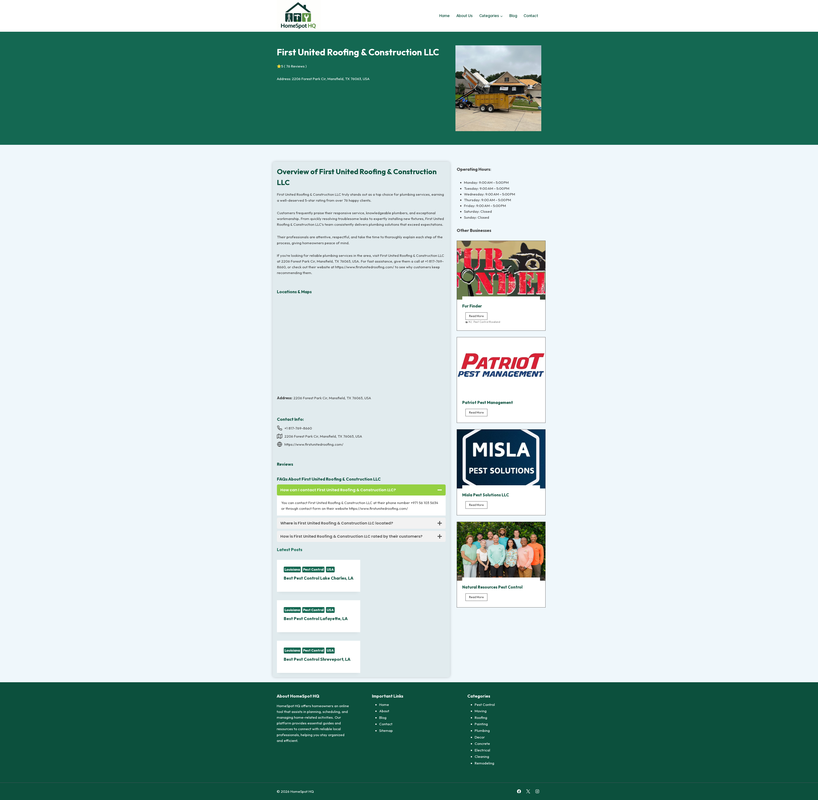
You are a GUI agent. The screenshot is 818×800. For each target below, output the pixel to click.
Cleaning (482, 756)
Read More (478, 317)
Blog (513, 15)
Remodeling (484, 763)
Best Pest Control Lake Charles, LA (318, 578)
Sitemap (386, 730)
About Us (464, 15)
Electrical (482, 750)
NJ (470, 321)
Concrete (482, 743)
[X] (528, 791)
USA (330, 569)
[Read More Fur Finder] (501, 270)
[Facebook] (519, 791)
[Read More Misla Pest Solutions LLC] (501, 458)
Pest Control (313, 569)
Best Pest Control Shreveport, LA (317, 659)
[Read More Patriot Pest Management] (501, 366)
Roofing (481, 717)
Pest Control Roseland (487, 321)
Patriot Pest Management (487, 402)
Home (444, 15)
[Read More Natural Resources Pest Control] (501, 551)
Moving (481, 711)
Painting (481, 724)
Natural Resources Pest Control (492, 587)
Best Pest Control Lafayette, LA (316, 618)
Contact (531, 15)
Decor (480, 737)
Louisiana (292, 569)
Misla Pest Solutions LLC (485, 494)
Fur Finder (472, 306)
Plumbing (482, 730)
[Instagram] (537, 791)
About (384, 711)
